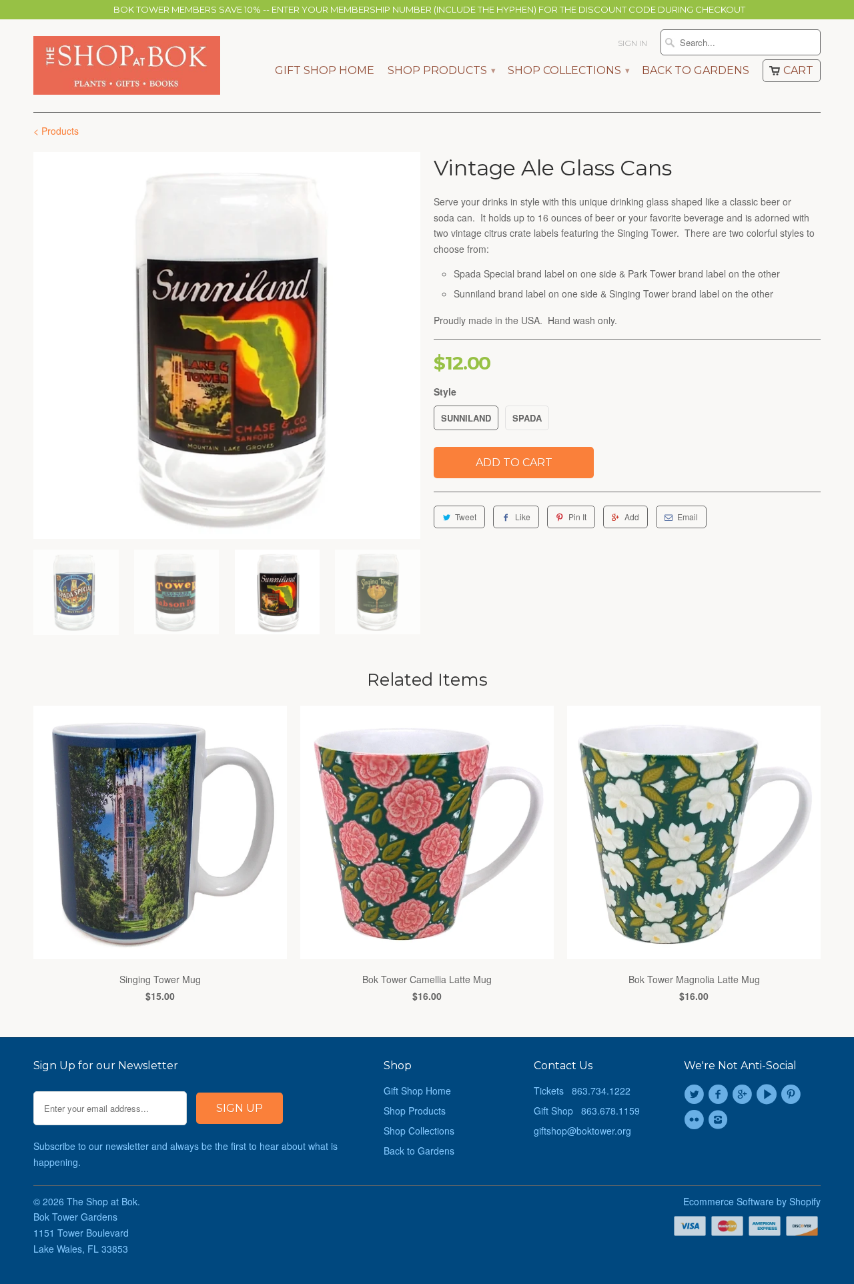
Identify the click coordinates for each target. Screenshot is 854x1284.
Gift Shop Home (324, 71)
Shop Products (441, 71)
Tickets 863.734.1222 (582, 1090)
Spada (527, 418)
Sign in (632, 43)
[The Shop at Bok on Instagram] (720, 1120)
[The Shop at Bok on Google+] (745, 1095)
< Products (56, 130)
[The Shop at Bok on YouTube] (769, 1095)
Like (522, 516)
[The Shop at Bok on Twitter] (696, 1095)
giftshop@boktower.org (582, 1130)
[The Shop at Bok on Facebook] (720, 1095)
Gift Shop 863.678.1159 (587, 1110)
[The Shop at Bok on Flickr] (696, 1120)
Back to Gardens (695, 71)
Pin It (577, 516)
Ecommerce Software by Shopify (752, 1201)
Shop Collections (568, 71)
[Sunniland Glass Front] (226, 345)
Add (631, 516)
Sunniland (466, 418)
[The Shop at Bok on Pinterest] (793, 1095)
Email (687, 516)
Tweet (465, 516)
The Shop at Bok (102, 1201)
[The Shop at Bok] (126, 65)
